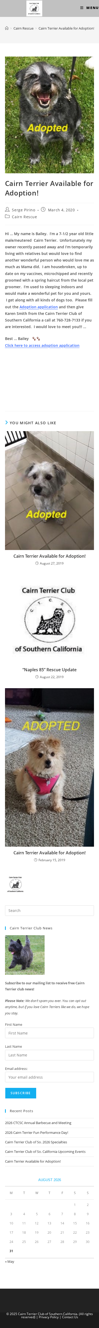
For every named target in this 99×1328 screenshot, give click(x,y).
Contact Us (70, 1317)
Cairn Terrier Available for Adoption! (66, 28)
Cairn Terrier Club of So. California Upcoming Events (45, 1151)
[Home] (6, 28)
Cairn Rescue (24, 216)
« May (9, 1261)
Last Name (13, 1046)
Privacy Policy (49, 1317)
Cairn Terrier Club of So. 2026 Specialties (36, 1142)
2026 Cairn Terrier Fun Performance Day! (36, 1132)
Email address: (16, 1068)
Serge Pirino (23, 209)
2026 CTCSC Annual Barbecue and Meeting (38, 1122)
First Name (13, 1024)
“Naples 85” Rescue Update (49, 670)
